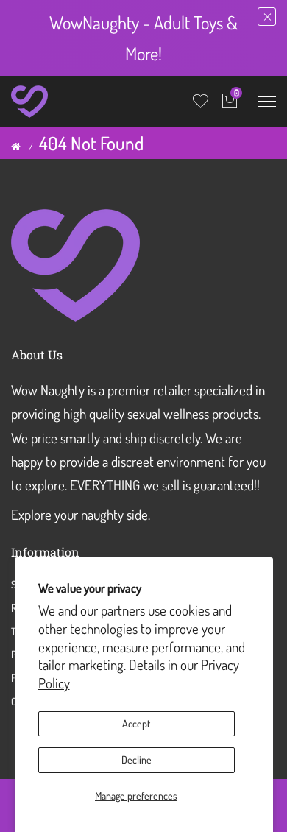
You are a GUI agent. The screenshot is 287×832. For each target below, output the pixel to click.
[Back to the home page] (16, 146)
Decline (136, 759)
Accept (136, 723)
